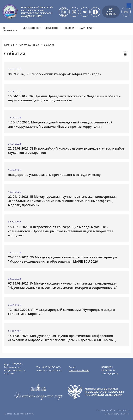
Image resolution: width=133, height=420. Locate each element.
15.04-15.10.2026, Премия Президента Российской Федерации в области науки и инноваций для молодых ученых (64, 98)
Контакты (107, 366)
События (49, 44)
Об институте (8, 29)
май (76, 75)
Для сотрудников (29, 44)
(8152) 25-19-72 (52, 370)
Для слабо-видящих (111, 11)
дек (86, 84)
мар (86, 71)
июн (86, 75)
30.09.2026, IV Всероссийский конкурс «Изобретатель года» (54, 74)
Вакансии (86, 27)
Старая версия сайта (117, 413)
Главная (9, 44)
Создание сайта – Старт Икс (113, 410)
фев (76, 71)
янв (67, 71)
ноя (76, 84)
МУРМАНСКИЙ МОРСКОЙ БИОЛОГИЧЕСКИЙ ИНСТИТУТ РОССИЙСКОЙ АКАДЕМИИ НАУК (37, 12)
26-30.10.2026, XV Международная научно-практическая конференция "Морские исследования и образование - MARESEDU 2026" (63, 259)
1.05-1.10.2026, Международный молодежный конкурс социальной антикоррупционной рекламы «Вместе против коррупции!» (60, 124)
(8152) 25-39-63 (51, 367)
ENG (126, 11)
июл (67, 79)
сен (86, 79)
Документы (51, 27)
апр (67, 75)
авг (77, 79)
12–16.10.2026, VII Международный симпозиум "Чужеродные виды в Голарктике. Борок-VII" (61, 312)
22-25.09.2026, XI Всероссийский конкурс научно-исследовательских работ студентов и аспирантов (66, 150)
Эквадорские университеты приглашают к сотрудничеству (54, 175)
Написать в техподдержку (109, 371)
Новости (69, 27)
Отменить (99, 91)
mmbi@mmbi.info (79, 370)
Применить (117, 91)
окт (67, 84)
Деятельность (31, 27)
